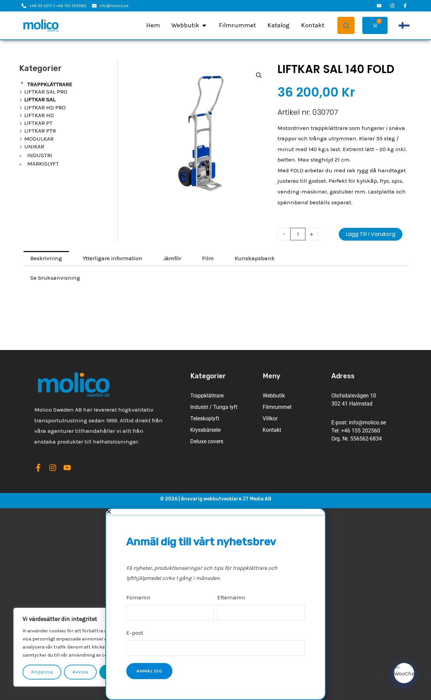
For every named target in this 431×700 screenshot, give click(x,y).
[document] (215, 604)
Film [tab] (208, 258)
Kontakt (272, 430)
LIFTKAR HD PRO (45, 107)
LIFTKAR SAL (40, 99)
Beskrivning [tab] (46, 258)
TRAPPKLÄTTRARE (49, 84)
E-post (134, 632)
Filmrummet (277, 407)
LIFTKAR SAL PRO (45, 91)
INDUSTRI (39, 155)
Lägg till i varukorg (370, 234)
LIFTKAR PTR (40, 130)
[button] (259, 75)
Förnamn (138, 597)
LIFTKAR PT (38, 122)
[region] (87, 647)
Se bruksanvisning (55, 277)
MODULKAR (39, 138)
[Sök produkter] (346, 25)
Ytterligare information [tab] (112, 258)
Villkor (270, 418)
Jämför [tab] (172, 258)
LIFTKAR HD (39, 115)
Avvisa (80, 672)
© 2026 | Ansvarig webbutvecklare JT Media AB (215, 499)
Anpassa (42, 672)
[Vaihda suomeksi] (404, 25)
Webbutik (274, 395)
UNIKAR (34, 146)
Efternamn (231, 597)
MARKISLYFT (43, 163)
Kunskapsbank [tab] (255, 258)
